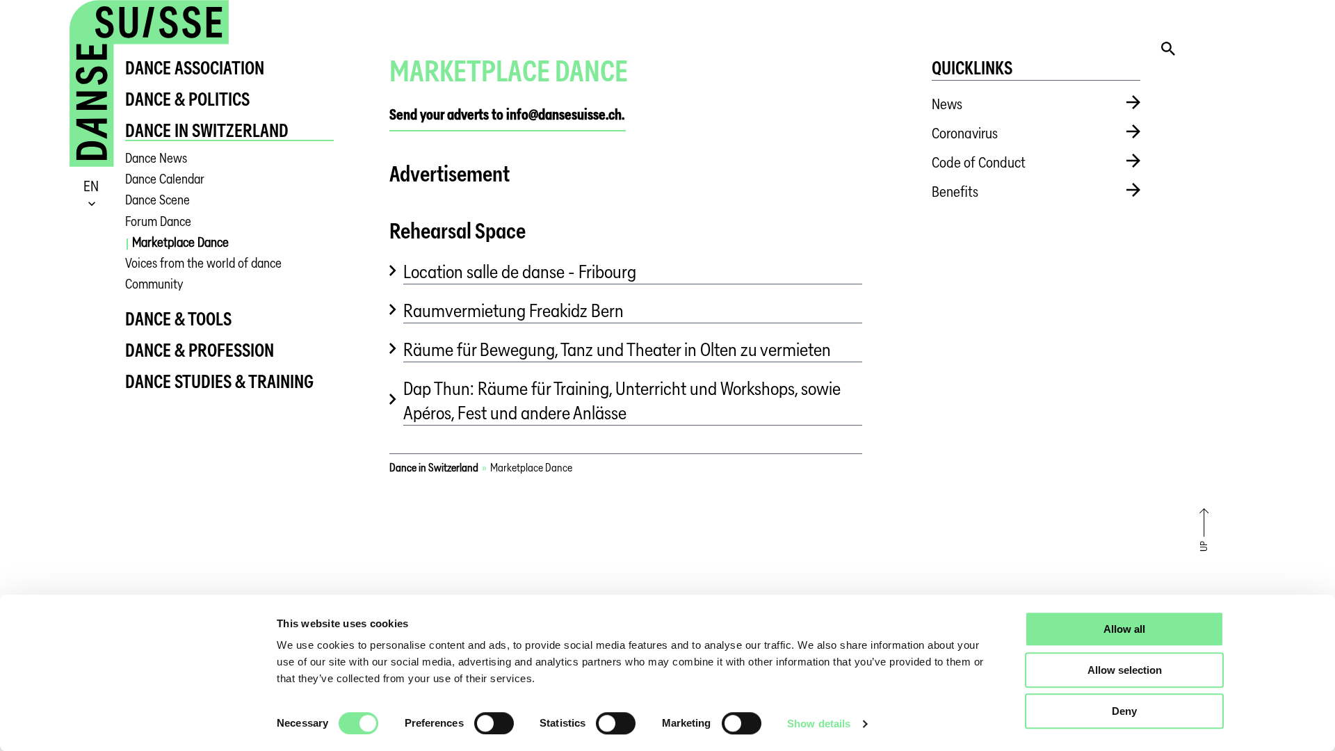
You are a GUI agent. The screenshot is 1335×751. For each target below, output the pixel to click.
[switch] (494, 723)
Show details (818, 723)
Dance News (156, 158)
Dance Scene (157, 200)
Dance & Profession (199, 350)
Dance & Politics (187, 99)
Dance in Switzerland (207, 130)
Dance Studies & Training (219, 381)
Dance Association (194, 67)
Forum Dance (158, 221)
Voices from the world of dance (203, 263)
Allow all (1124, 629)
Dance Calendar (164, 179)
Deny (1124, 711)
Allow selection (1124, 670)
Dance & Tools (178, 318)
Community (154, 284)
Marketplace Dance (180, 242)
